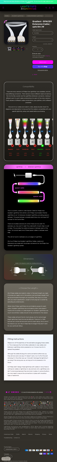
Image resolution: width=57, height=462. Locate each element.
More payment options (43, 70)
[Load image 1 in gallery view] (9, 49)
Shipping (47, 55)
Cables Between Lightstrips (35, 15)
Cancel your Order (9, 434)
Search (24, 434)
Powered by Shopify (22, 461)
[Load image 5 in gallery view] (18, 49)
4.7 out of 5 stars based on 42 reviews (32, 392)
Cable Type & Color (37, 30)
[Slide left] (5, 48)
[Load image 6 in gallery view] (23, 49)
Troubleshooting (8, 437)
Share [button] (35, 74)
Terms (50, 434)
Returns (30, 434)
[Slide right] (26, 48)
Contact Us (17, 437)
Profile (17, 434)
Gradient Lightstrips (18, 15)
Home (7, 15)
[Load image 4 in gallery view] (14, 49)
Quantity (34, 46)
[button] (3, 7)
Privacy (44, 434)
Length (34, 37)
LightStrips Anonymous (13, 461)
